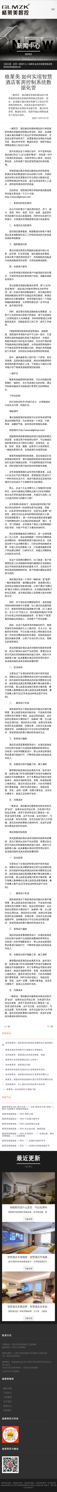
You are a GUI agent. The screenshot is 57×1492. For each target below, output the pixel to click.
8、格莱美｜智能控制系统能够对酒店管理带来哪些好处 (27, 1079)
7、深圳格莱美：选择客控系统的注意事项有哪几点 (25, 1074)
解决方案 (7, 1388)
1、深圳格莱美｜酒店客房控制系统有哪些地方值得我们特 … (27, 1044)
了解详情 (28, 1219)
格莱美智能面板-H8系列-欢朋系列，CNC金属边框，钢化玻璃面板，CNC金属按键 (28, 1134)
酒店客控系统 (6, 1483)
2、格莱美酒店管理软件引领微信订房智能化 (22, 1050)
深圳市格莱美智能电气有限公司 (25, 1485)
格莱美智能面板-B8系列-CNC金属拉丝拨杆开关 (24, 1141)
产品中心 (7, 1393)
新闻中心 (23, 64)
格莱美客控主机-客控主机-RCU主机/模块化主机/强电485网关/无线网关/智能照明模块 (28, 1108)
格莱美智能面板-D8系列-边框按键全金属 (20, 1124)
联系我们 (7, 1410)
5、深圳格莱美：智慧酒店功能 (16, 1065)
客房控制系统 (41, 1483)
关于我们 (7, 1401)
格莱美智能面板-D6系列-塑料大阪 (17, 1114)
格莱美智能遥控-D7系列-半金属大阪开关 (20, 1119)
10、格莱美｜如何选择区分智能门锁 (19, 1089)
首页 (15, 64)
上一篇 (7, 1026)
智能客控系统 (18, 1483)
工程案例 (7, 1397)
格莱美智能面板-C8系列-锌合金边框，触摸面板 (24, 1129)
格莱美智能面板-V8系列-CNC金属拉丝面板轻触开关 (26, 1146)
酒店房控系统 (29, 1483)
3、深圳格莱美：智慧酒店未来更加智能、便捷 (23, 1055)
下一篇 (50, 1026)
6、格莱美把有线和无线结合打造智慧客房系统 (23, 1069)
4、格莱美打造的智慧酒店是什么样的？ (20, 1060)
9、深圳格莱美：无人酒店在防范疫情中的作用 (23, 1084)
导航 (53, 9)
